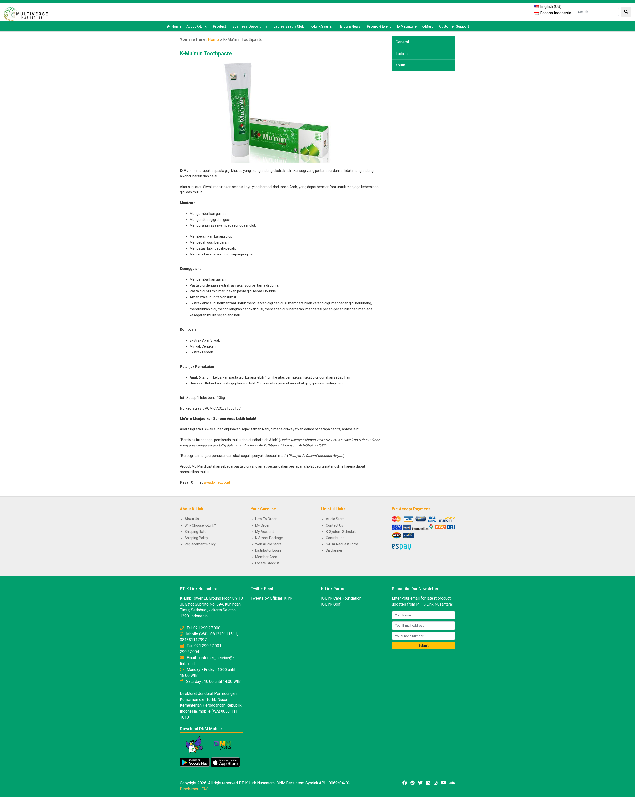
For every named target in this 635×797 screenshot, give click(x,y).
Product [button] (219, 26)
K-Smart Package (269, 538)
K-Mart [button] (427, 26)
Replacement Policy (200, 544)
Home (176, 26)
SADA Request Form (342, 544)
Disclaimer (334, 550)
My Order (262, 525)
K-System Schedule (341, 532)
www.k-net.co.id (217, 482)
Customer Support (454, 26)
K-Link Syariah (322, 26)
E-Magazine (407, 26)
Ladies (402, 53)
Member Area (266, 557)
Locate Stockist (267, 563)
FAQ (205, 789)
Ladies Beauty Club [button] (289, 26)
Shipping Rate (195, 532)
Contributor (335, 538)
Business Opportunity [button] (249, 26)
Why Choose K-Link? (200, 525)
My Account (264, 532)
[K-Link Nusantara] (26, 13)
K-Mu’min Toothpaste (206, 53)
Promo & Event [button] (379, 26)
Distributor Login (268, 550)
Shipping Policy (196, 538)
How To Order (266, 519)
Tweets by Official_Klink (271, 598)
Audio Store (335, 519)
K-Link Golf (331, 604)
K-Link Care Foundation (341, 598)
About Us (192, 519)
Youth (400, 65)
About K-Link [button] (196, 26)
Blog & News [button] (350, 26)
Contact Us (334, 525)
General (402, 42)
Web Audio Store (268, 544)
